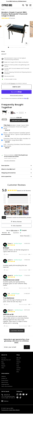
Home (2, 9)
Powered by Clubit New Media (10, 410)
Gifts (17, 371)
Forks (17, 366)
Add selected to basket (19, 120)
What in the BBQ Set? (8, 169)
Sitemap (3, 376)
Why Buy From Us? (6, 360)
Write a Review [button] (17, 221)
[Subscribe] (27, 347)
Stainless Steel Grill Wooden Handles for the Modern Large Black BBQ (17, 139)
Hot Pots (18, 367)
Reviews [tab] (4, 232)
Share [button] (6, 254)
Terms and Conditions (6, 386)
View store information (9, 160)
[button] (30, 254)
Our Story (3, 358)
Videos (3, 363)
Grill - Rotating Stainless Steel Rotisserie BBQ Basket (17, 145)
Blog (2, 362)
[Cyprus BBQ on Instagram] (17, 394)
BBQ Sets (18, 358)
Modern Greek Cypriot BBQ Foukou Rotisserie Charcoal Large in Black (16, 126)
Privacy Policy (4, 380)
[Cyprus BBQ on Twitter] (26, 394)
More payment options (16, 95)
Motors (18, 360)
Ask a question (6, 176)
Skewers (18, 362)
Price (3, 51)
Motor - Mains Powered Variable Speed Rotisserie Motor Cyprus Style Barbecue (17, 133)
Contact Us (4, 378)
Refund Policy (4, 382)
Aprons (18, 369)
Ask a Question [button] (17, 225)
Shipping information (8, 173)
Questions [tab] (16, 232)
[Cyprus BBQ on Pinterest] (17, 397)
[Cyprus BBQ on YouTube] (23, 394)
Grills (17, 363)
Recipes (3, 366)
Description (5, 165)
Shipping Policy (5, 384)
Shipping (13, 83)
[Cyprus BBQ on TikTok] (20, 397)
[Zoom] (26, 43)
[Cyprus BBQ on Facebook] (20, 394)
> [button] (17, 330)
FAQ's (2, 367)
